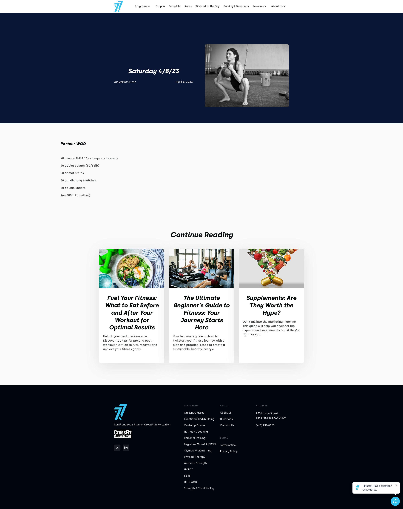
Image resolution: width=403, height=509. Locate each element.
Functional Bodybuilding (199, 419)
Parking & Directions (236, 6)
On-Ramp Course (194, 425)
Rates (188, 6)
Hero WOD (190, 482)
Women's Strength (195, 463)
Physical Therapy (194, 456)
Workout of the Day (208, 6)
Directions (226, 419)
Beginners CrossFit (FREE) (200, 444)
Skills (187, 475)
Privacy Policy (228, 451)
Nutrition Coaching (196, 431)
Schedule (175, 6)
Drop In (160, 6)
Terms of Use (228, 445)
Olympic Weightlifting (197, 450)
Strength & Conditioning (199, 488)
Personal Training (194, 437)
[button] (142, 6)
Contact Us (227, 425)
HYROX (188, 469)
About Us (225, 412)
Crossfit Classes (194, 412)
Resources (259, 6)
